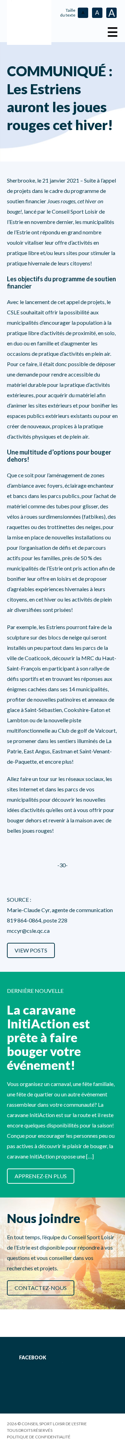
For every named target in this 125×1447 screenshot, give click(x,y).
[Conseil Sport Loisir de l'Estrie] (29, 22)
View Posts (31, 950)
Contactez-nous (41, 1287)
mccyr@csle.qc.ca (28, 930)
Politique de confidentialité (38, 1436)
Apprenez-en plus (41, 1176)
